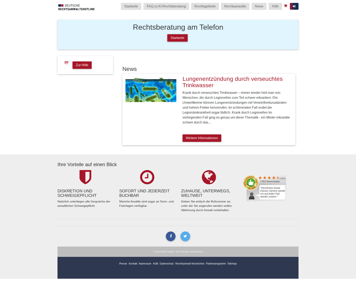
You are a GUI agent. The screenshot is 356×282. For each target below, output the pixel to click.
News (259, 6)
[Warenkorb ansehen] (286, 5)
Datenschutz (167, 263)
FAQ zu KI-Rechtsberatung (166, 6)
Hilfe (275, 6)
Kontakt (133, 263)
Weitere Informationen (202, 138)
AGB (155, 263)
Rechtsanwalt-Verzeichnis (189, 263)
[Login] (294, 6)
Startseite (131, 6)
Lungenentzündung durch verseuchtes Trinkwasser (233, 82)
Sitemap (232, 263)
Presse (123, 263)
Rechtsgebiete (205, 6)
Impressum (145, 263)
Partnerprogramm (216, 263)
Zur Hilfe (82, 65)
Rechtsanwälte (235, 6)
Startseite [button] (177, 38)
